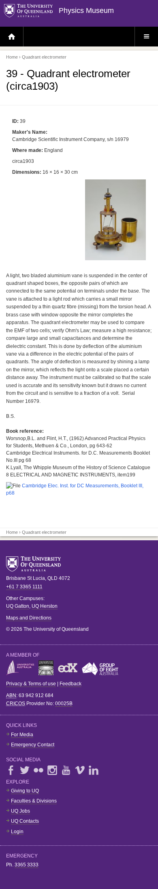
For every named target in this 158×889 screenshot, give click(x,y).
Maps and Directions (28, 618)
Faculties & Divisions (34, 801)
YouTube (66, 770)
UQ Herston (45, 606)
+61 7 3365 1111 (24, 587)
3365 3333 (26, 865)
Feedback (70, 684)
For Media (22, 734)
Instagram (52, 770)
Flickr (38, 770)
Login (17, 831)
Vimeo (80, 770)
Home (12, 57)
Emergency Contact (32, 745)
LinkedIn (93, 770)
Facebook (11, 770)
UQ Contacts (25, 821)
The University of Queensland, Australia (36, 564)
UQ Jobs (20, 811)
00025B (64, 703)
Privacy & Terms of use (31, 684)
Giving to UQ (25, 791)
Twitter (25, 770)
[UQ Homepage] (31, 11)
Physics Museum (86, 10)
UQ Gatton (17, 606)
